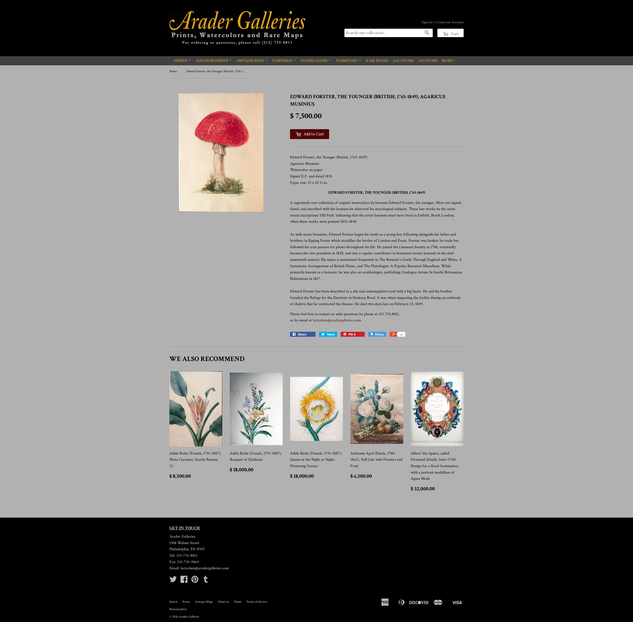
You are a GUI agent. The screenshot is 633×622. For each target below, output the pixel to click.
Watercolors (314, 60)
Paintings (282, 60)
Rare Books (377, 60)
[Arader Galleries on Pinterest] (195, 581)
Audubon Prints (212, 60)
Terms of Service (256, 602)
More (447, 60)
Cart (454, 33)
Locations (403, 60)
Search (173, 602)
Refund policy (178, 609)
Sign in (427, 22)
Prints (181, 60)
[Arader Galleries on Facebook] (184, 581)
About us (223, 602)
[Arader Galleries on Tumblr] (205, 581)
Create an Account (450, 22)
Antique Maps (251, 60)
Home (173, 71)
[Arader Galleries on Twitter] (173, 581)
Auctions (427, 60)
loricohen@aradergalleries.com (337, 320)
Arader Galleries (189, 617)
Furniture (347, 60)
